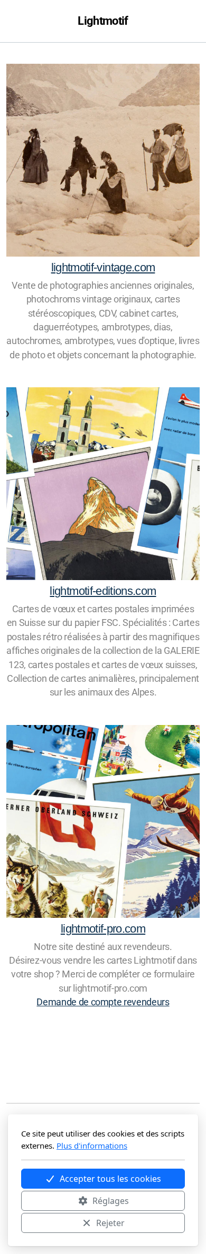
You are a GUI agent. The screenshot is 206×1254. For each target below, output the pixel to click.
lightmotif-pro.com (103, 928)
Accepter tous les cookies (110, 1178)
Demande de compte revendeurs (102, 1002)
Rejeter (110, 1223)
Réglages (110, 1201)
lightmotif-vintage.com (103, 267)
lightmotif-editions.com (103, 590)
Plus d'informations (92, 1145)
